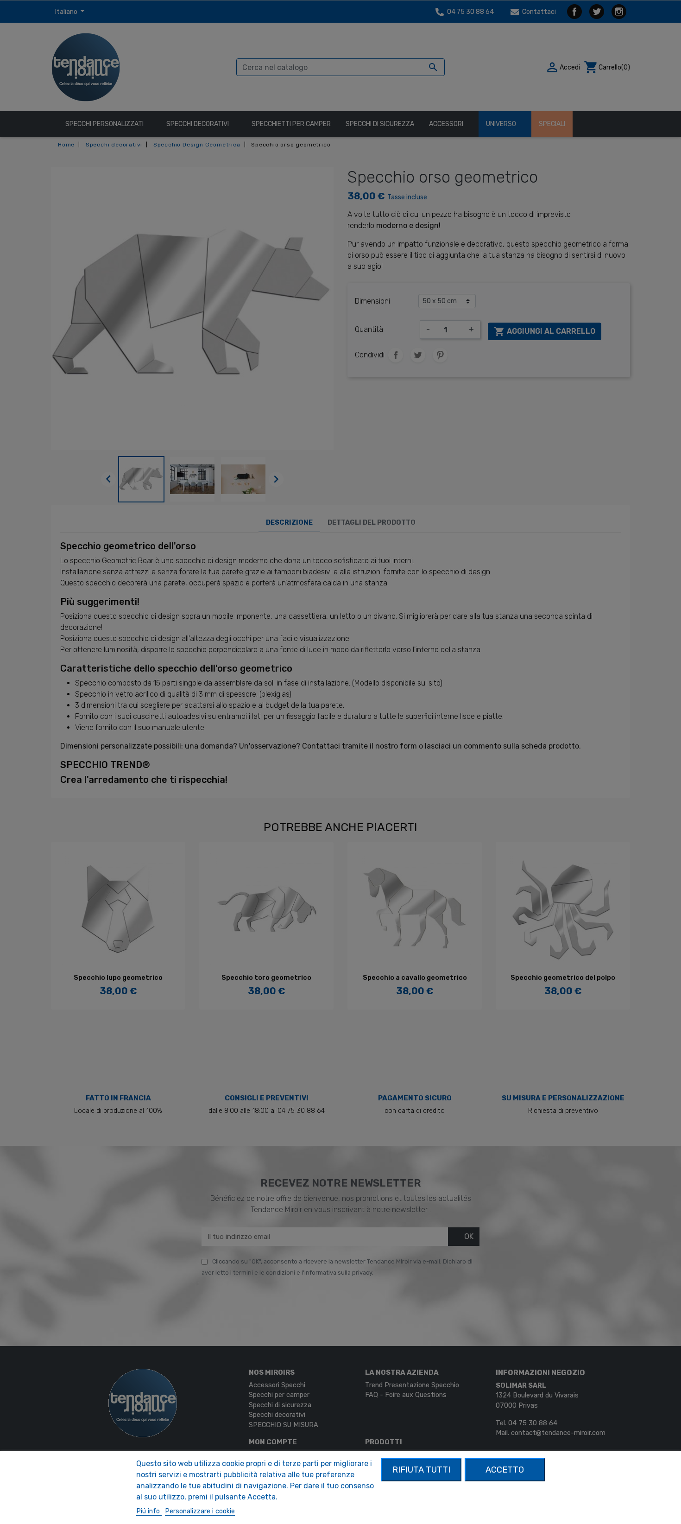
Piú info (149, 1511)
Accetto (505, 1470)
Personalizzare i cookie (200, 1511)
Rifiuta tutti (421, 1470)
